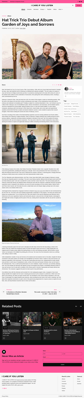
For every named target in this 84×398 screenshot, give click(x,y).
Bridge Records (74, 103)
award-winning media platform (24, 380)
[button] (78, 5)
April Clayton (20, 89)
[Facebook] (52, 84)
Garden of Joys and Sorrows (70, 108)
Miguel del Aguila (38, 191)
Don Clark (22, 28)
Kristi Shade (43, 89)
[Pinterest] (56, 84)
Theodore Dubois (68, 116)
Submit (62, 364)
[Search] (72, 5)
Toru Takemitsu (76, 116)
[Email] (60, 84)
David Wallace (30, 89)
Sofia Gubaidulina (77, 114)
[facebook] (78, 1)
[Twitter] (54, 84)
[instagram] (79, 1)
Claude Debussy (67, 106)
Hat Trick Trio (13, 89)
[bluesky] (81, 1)
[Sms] (58, 84)
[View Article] (11, 326)
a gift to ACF (20, 385)
